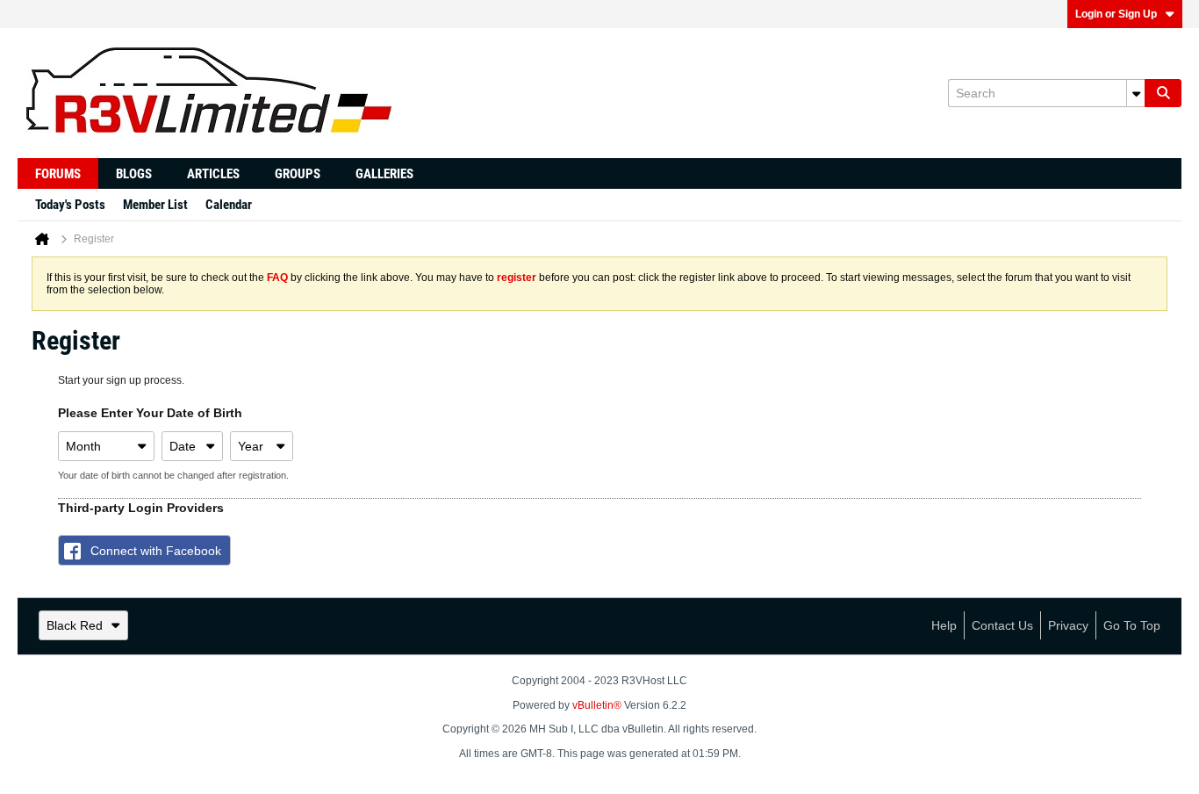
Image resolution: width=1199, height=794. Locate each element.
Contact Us (1002, 625)
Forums (58, 174)
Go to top (1131, 625)
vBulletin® (596, 705)
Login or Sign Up (1116, 14)
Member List (155, 205)
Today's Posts (70, 205)
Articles (213, 174)
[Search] (1163, 93)
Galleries (384, 174)
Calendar (228, 205)
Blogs (134, 174)
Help (944, 625)
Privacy (1068, 625)
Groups (297, 174)
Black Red (75, 625)
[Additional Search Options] (1135, 93)
